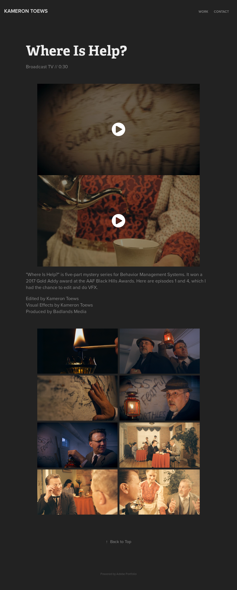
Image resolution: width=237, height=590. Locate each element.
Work (203, 11)
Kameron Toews (26, 11)
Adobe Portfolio (126, 574)
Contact (221, 11)
